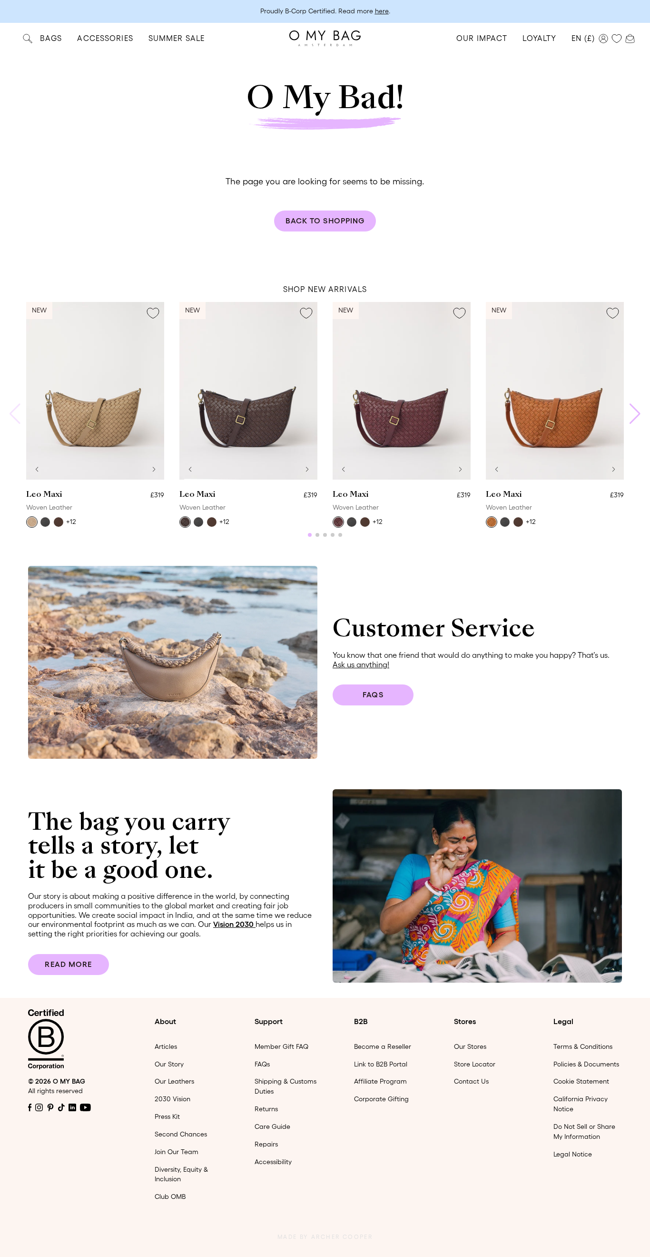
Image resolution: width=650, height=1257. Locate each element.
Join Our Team (176, 1152)
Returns (266, 1109)
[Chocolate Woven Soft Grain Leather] (185, 522)
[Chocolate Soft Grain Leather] (58, 522)
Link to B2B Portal (380, 1064)
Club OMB (170, 1196)
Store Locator (474, 1064)
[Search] (27, 38)
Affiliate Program (380, 1081)
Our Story (169, 1064)
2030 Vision (172, 1099)
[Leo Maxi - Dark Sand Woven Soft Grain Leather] (95, 391)
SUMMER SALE (176, 38)
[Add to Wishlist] (152, 313)
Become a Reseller (382, 1046)
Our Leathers (174, 1081)
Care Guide (272, 1126)
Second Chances (181, 1134)
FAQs (373, 694)
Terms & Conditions (582, 1046)
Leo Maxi (44, 495)
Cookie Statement (581, 1081)
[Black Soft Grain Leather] (45, 522)
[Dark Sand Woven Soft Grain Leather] (32, 522)
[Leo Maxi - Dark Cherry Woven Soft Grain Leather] (402, 391)
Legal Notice (572, 1154)
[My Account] (603, 38)
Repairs (266, 1144)
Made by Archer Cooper (325, 1237)
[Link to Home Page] (325, 38)
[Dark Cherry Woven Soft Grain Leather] (338, 522)
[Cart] (630, 37)
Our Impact (481, 38)
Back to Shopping (325, 220)
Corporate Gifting (381, 1099)
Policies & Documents (586, 1064)
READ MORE (68, 964)
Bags (51, 38)
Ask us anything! (361, 664)
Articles (166, 1046)
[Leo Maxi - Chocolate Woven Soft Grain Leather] (248, 391)
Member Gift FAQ (281, 1046)
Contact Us (471, 1081)
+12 (71, 521)
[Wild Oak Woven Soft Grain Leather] (491, 522)
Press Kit (167, 1116)
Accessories (105, 38)
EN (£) (583, 38)
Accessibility (273, 1162)
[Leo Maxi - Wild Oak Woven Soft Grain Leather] (555, 391)
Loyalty (539, 38)
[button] (36, 469)
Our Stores (470, 1046)
